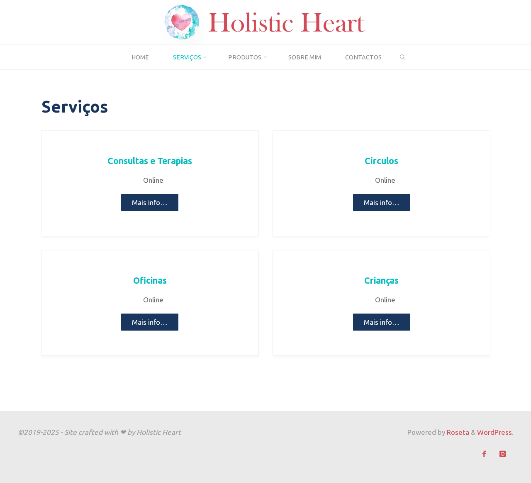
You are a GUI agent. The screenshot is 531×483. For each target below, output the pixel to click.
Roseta (457, 432)
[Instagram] (502, 454)
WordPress (494, 432)
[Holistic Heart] (265, 21)
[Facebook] (484, 454)
